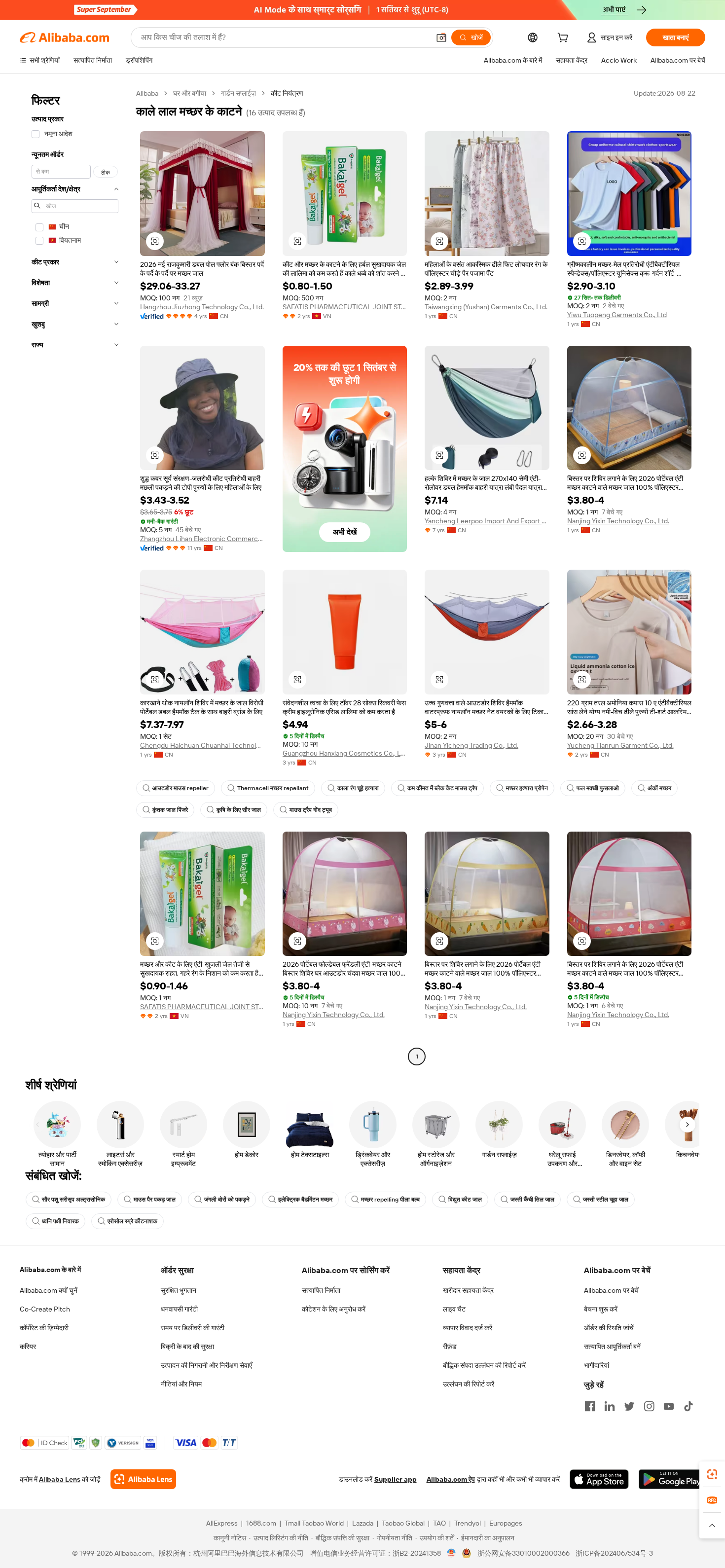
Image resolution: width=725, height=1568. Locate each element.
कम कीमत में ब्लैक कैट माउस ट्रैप (442, 788)
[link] (712, 1474)
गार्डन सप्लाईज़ (238, 93)
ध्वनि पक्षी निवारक (60, 1221)
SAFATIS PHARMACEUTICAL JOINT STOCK (345, 307)
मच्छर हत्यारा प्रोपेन (527, 788)
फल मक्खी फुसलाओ (598, 788)
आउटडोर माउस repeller (180, 788)
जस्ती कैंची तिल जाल (532, 1199)
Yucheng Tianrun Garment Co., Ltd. (620, 745)
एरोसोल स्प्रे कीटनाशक (132, 1221)
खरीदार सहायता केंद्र (468, 1290)
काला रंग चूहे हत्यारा (358, 788)
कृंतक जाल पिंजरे (170, 809)
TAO (439, 1523)
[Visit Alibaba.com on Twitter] (629, 1406)
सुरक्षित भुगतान (178, 1290)
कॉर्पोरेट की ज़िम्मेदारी (44, 1328)
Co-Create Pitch (45, 1309)
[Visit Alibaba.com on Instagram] (649, 1406)
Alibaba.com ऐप (451, 1479)
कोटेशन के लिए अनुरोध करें (333, 1309)
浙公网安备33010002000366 (523, 1553)
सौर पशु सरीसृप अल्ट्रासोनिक (73, 1199)
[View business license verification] (451, 1553)
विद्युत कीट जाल (465, 1199)
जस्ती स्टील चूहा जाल (605, 1199)
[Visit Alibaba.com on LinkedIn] (610, 1406)
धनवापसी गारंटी (179, 1309)
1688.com (261, 1523)
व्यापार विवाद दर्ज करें (467, 1328)
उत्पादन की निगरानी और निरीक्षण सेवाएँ (206, 1365)
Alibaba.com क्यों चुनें (48, 1290)
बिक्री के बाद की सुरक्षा (187, 1346)
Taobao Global (403, 1523)
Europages (505, 1523)
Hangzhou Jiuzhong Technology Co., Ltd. (202, 307)
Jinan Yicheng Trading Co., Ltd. (471, 745)
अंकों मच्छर (659, 788)
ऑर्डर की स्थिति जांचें (609, 1328)
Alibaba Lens (59, 1479)
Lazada (362, 1523)
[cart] (564, 39)
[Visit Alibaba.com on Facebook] (590, 1406)
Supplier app (395, 1479)
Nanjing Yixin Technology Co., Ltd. (618, 521)
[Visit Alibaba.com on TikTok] (688, 1406)
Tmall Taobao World (314, 1523)
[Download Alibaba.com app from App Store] (599, 1479)
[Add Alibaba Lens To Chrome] (143, 1479)
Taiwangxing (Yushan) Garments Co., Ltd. (486, 307)
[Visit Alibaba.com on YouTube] (669, 1406)
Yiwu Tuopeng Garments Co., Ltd (617, 315)
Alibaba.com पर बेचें (611, 1290)
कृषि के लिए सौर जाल (239, 809)
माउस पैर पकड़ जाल (155, 1199)
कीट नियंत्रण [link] (287, 93)
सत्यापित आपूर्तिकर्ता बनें (612, 1346)
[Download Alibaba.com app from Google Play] (672, 1479)
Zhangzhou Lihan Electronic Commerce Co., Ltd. (202, 539)
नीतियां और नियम (181, 1384)
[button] (441, 37)
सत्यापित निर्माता (321, 1290)
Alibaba (147, 93)
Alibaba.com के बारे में (50, 1270)
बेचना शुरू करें (600, 1309)
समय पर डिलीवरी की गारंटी (192, 1328)
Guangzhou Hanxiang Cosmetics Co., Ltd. (345, 753)
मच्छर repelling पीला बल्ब (390, 1199)
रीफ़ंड (450, 1346)
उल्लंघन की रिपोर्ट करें (468, 1384)
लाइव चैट (454, 1309)
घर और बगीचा (189, 93)
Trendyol (467, 1523)
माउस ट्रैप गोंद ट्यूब (311, 809)
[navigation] (75, 576)
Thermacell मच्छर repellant (273, 788)
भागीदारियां (596, 1365)
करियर (28, 1346)
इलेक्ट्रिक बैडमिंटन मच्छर (305, 1199)
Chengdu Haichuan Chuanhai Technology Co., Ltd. (202, 745)
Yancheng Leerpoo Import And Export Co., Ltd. (487, 521)
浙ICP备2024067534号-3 (614, 1553)
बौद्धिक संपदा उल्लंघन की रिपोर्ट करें (484, 1365)
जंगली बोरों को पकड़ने (227, 1199)
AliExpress (222, 1523)
